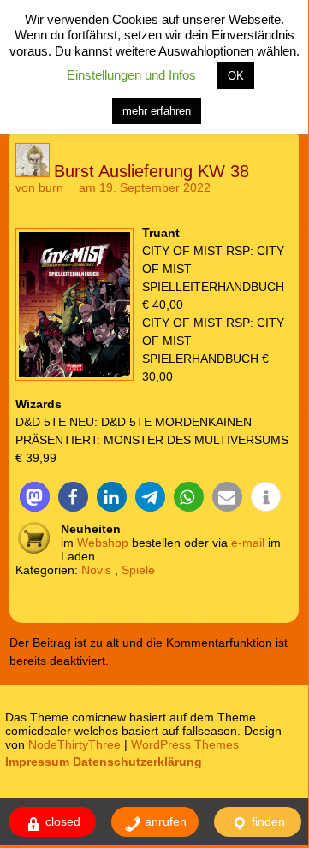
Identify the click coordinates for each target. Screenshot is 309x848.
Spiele (138, 570)
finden (266, 821)
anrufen (164, 821)
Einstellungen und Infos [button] (131, 75)
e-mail (247, 542)
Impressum (37, 761)
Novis (96, 570)
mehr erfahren (156, 110)
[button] (35, 497)
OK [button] (236, 75)
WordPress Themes (185, 744)
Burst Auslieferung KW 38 (151, 171)
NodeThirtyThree (74, 744)
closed (61, 821)
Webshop (102, 542)
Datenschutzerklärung (137, 761)
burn (51, 187)
